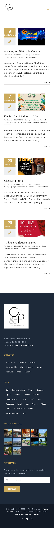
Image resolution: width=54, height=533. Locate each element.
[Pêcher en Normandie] (8, 433)
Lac (27, 404)
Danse (36, 120)
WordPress (19, 514)
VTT (24, 413)
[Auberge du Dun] (26, 433)
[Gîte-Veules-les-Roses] (8, 450)
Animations (10, 363)
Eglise (8, 395)
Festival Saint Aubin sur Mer (21, 116)
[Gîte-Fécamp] (8, 442)
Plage (43, 404)
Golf (32, 399)
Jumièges (10, 404)
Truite (30, 409)
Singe (42, 122)
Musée (35, 404)
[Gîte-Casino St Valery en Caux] (34, 442)
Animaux (28, 122)
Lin (21, 367)
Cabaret (7, 249)
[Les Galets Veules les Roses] (17, 433)
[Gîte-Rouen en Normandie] (17, 442)
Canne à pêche (18, 390)
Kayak (19, 404)
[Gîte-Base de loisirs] (43, 442)
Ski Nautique (19, 409)
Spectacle (15, 122)
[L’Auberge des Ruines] (34, 433)
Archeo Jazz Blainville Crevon (22, 51)
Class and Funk (13, 180)
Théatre (37, 246)
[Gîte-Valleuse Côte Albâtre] (43, 433)
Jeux (39, 399)
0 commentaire (31, 57)
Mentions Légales (32, 514)
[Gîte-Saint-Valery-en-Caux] (17, 450)
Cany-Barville (22, 187)
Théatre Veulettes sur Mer (20, 242)
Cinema (40, 390)
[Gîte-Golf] (26, 442)
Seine (8, 409)
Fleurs (36, 395)
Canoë (31, 390)
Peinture (9, 372)
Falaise (17, 395)
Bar (7, 390)
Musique (7, 57)
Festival (37, 55)
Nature (40, 367)
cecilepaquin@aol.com (21, 345)
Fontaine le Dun (12, 399)
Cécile (9, 55)
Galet (25, 399)
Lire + (46, 82)
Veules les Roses (12, 413)
